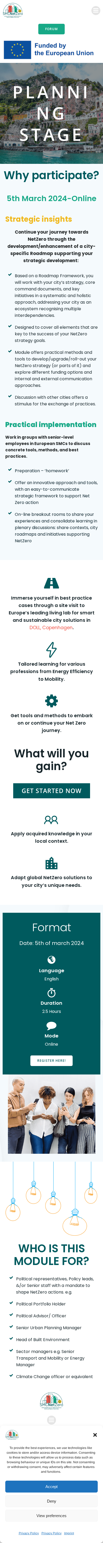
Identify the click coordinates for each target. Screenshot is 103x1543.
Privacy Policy (29, 1533)
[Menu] (95, 10)
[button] (95, 1435)
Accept (51, 1486)
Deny (51, 1501)
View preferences (51, 1515)
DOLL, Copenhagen (51, 627)
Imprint (69, 1533)
